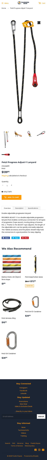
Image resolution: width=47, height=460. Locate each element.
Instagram (23, 388)
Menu (6, 3)
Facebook (23, 391)
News (23, 427)
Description (19, 208)
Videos (23, 433)
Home (4, 8)
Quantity (5, 182)
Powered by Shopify (31, 456)
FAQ (13, 443)
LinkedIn (24, 393)
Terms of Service (17, 446)
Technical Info (23, 430)
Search (7, 443)
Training (23, 436)
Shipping (5, 176)
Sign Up (41, 416)
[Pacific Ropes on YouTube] (43, 450)
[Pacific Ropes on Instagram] (39, 450)
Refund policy (30, 446)
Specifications (33, 208)
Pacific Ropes (35, 443)
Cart (43, 3)
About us (20, 443)
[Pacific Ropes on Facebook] (35, 450)
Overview (7, 208)
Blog (27, 443)
